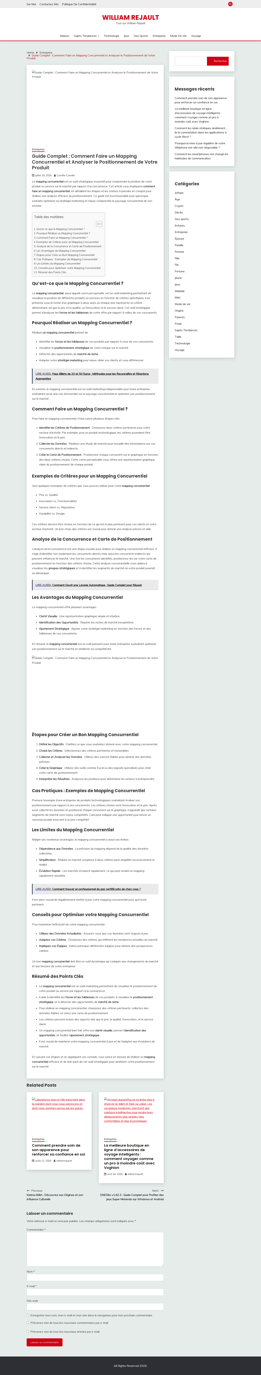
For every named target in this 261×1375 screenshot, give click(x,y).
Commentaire (36, 1229)
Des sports (141, 36)
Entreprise (159, 36)
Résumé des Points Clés (52, 272)
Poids (178, 323)
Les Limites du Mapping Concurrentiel (58, 263)
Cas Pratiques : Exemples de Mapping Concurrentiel (67, 259)
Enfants (180, 225)
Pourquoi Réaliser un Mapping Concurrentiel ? (63, 233)
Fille (177, 258)
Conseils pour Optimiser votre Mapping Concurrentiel (69, 268)
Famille (179, 245)
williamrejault (64, 1160)
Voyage (196, 36)
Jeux (126, 36)
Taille (178, 336)
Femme (179, 251)
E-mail (32, 1286)
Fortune (180, 271)
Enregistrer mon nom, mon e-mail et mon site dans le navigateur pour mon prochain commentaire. (92, 1315)
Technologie (111, 36)
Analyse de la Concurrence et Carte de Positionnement (69, 246)
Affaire (179, 193)
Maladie (180, 291)
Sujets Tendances (85, 36)
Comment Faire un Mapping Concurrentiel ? (62, 237)
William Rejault (130, 17)
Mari (177, 297)
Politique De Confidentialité (79, 4)
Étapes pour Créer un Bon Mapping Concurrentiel (65, 255)
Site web (32, 1300)
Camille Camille (66, 175)
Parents (180, 317)
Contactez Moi (49, 4)
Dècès (179, 212)
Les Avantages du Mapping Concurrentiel (61, 250)
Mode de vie (178, 36)
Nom (31, 1271)
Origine (179, 310)
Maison (64, 36)
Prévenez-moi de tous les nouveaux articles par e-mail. (65, 1331)
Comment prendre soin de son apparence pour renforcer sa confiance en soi (58, 1150)
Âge (177, 199)
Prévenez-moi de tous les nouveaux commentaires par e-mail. (70, 1322)
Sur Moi (31, 4)
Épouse (179, 238)
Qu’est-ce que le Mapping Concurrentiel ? (61, 229)
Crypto (179, 206)
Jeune (178, 278)
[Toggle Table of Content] (97, 224)
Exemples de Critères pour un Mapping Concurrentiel (68, 242)
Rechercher (220, 61)
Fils (177, 264)
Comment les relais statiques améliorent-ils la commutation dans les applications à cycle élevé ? (201, 132)
